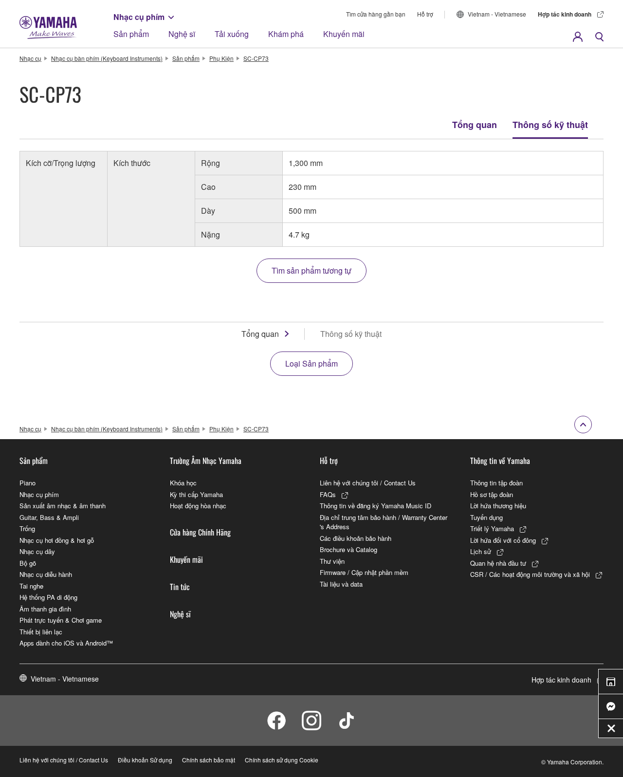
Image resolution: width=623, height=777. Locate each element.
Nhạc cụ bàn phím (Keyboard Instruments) (107, 58)
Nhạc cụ (30, 58)
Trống (27, 528)
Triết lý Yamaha (492, 528)
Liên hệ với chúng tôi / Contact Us (368, 482)
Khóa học (183, 482)
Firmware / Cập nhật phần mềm (364, 572)
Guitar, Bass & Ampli (49, 517)
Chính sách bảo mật (208, 760)
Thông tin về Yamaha (500, 460)
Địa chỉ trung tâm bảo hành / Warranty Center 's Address (383, 522)
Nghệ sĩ (181, 33)
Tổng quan (474, 124)
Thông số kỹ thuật (550, 124)
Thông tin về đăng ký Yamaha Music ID (375, 505)
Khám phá (286, 33)
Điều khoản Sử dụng (145, 760)
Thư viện (332, 561)
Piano (27, 482)
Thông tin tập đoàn (496, 482)
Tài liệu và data (341, 584)
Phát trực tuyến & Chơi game (60, 620)
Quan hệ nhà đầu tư (498, 563)
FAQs (328, 494)
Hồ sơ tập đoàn (491, 494)
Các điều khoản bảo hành (355, 538)
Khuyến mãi (344, 33)
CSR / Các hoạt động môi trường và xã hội (530, 574)
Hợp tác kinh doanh (564, 14)
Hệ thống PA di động (48, 597)
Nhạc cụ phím (139, 16)
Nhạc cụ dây (37, 551)
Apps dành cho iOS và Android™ (66, 643)
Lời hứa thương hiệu (498, 505)
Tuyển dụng (486, 517)
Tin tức (180, 586)
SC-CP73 (256, 58)
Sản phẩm (131, 33)
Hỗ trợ (425, 14)
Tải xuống (232, 33)
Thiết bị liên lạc (40, 631)
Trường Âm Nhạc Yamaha (205, 460)
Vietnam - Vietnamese (497, 14)
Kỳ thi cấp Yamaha (196, 494)
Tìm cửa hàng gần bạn (375, 14)
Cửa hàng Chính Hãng (200, 532)
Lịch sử (480, 551)
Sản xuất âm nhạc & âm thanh (62, 505)
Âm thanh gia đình (45, 608)
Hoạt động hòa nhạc (198, 505)
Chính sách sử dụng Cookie (281, 760)
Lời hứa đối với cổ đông (503, 540)
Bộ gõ (27, 563)
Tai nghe (31, 586)
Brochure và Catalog (348, 549)
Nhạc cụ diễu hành (45, 574)
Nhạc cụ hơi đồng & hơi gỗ (56, 540)
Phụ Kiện (221, 58)
